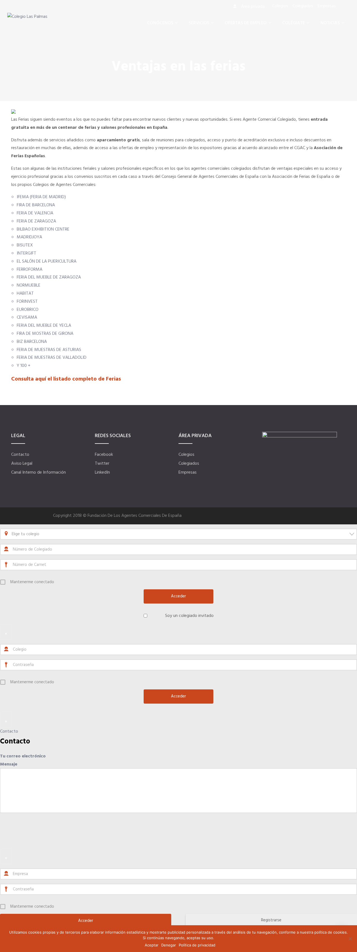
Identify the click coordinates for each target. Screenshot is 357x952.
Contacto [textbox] (15, 741)
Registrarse (271, 920)
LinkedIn (102, 472)
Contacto (20, 454)
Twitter (102, 463)
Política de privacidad (197, 945)
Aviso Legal (21, 463)
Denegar (168, 945)
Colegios (186, 454)
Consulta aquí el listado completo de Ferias (66, 379)
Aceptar (151, 945)
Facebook (104, 454)
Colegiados (188, 463)
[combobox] (178, 534)
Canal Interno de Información (38, 472)
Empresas (187, 472)
